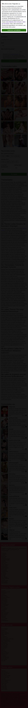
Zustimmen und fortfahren (14, 30)
